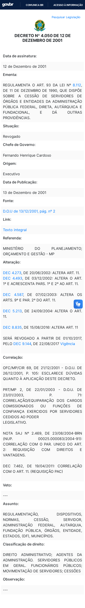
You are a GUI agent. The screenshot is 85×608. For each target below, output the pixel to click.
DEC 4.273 (12, 272)
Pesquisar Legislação (66, 17)
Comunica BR (34, 5)
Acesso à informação (68, 5)
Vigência (67, 343)
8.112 (77, 85)
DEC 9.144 (22, 343)
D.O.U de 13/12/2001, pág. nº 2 (29, 211)
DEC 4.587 (13, 294)
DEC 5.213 (12, 311)
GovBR (7, 5)
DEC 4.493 (12, 278)
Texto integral (15, 230)
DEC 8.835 (12, 327)
